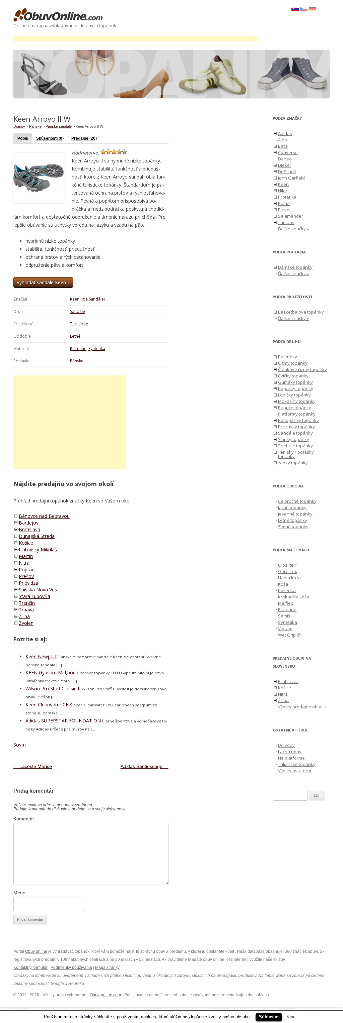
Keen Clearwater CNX (48, 704)
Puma (284, 203)
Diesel (284, 165)
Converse (288, 152)
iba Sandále (93, 299)
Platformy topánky (297, 414)
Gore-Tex (287, 571)
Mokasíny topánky (297, 401)
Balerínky (287, 357)
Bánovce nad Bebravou (44, 516)
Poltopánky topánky (298, 420)
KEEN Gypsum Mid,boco (51, 672)
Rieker (284, 210)
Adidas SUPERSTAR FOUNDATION (63, 720)
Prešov (26, 576)
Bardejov (29, 523)
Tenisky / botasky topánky (296, 454)
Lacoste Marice (32, 766)
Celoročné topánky (297, 501)
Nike (282, 191)
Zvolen (26, 623)
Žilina (24, 616)
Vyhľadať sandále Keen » (43, 282)
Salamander (290, 216)
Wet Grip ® (289, 635)
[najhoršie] (103, 151)
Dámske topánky (295, 267)
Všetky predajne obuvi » (302, 707)
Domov (19, 126)
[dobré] (119, 151)
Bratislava (29, 529)
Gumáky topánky (295, 382)
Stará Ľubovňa (34, 596)
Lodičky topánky (294, 395)
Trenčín (27, 603)
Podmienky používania (71, 967)
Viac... (293, 1016)
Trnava (26, 609)
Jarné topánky (292, 507)
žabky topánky (293, 463)
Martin (26, 556)
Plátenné (78, 348)
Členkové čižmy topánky (302, 369)
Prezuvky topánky (296, 427)
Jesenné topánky (295, 514)
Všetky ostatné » (294, 771)
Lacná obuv (289, 752)
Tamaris (286, 222)
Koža (283, 584)
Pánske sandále (59, 126)
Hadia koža (289, 578)
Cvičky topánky (293, 376)
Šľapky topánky (293, 439)
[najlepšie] (124, 151)
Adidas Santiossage (144, 766)
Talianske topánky (297, 764)
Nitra (24, 563)
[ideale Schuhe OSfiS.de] (312, 9)
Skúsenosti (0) (50, 138)
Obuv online (36, 951)
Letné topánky (292, 520)
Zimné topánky (293, 527)
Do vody (286, 745)
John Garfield (291, 178)
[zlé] (108, 151)
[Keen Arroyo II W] (303, 9)
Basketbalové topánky (301, 312)
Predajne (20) (84, 138)
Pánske (76, 361)
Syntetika (96, 348)
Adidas (285, 133)
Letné (75, 336)
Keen (74, 299)
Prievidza (28, 583)
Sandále (77, 311)
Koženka (287, 590)
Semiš (284, 616)
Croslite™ (287, 565)
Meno (19, 892)
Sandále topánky (295, 433)
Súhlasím (269, 1016)
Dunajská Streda (37, 536)
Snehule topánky (295, 446)
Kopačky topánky (295, 388)
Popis (22, 138)
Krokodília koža (293, 597)
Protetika (287, 197)
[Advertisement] (135, 38)
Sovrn (19, 745)
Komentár (23, 818)
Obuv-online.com (105, 995)
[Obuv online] (58, 15)
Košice (26, 543)
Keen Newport (41, 656)
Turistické (79, 324)
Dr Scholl (287, 171)
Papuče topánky (294, 408)
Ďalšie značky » (293, 229)
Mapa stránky (107, 967)
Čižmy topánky (292, 363)
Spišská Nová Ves (38, 589)
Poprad (27, 569)
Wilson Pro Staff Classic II (52, 688)
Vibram (285, 629)
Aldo (282, 140)
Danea (285, 159)
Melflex (285, 603)
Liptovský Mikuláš (38, 549)
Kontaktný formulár (30, 967)
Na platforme (291, 758)
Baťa (283, 146)
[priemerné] (114, 151)
